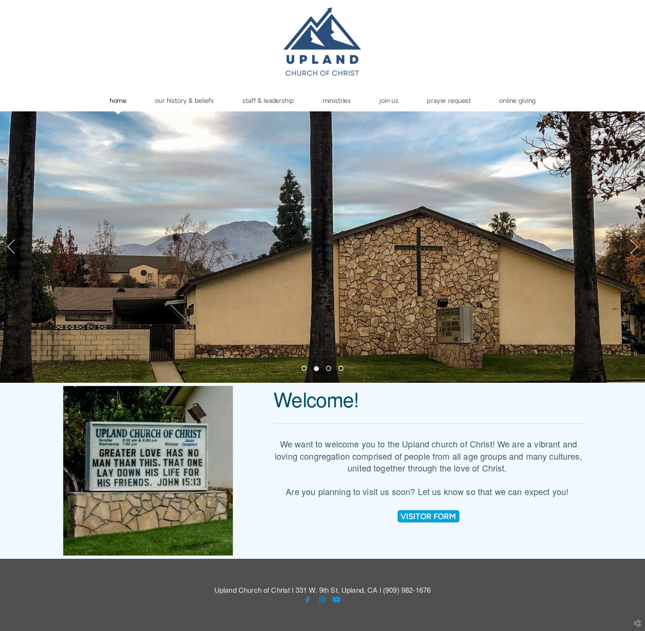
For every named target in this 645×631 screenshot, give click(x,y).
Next (634, 247)
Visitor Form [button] (428, 516)
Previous (11, 247)
